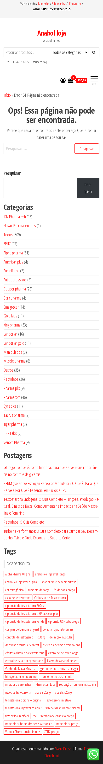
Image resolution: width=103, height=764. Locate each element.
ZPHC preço (51, 731)
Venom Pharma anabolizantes (22, 731)
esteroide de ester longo (63, 652)
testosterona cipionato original (23, 700)
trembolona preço (67, 723)
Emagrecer (75, 3)
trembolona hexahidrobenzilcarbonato (28, 723)
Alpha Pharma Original (18, 574)
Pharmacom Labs (45, 684)
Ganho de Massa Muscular (20, 668)
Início (7, 95)
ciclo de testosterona (17, 597)
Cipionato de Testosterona (50, 597)
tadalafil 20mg (43, 692)
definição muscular (60, 637)
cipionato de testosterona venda (24, 621)
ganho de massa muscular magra (59, 668)
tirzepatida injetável (17, 715)
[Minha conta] (63, 80)
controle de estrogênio (19, 637)
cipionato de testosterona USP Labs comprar (31, 613)
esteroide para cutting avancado (24, 660)
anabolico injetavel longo (50, 574)
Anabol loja (51, 32)
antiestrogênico (14, 589)
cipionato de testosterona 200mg (24, 605)
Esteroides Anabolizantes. (62, 660)
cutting (41, 637)
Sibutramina (59, 3)
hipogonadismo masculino (21, 676)
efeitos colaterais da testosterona (24, 652)
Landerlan (44, 3)
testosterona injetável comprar (23, 708)
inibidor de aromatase (18, 684)
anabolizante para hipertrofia (59, 582)
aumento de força (38, 589)
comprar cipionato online (58, 629)
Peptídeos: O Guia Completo (24, 522)
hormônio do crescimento (56, 676)
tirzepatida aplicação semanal (63, 708)
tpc (34, 715)
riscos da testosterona (18, 692)
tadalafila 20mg (63, 692)
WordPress (63, 749)
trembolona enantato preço (57, 715)
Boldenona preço (64, 589)
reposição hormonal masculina (77, 684)
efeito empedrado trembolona (61, 645)
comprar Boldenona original (22, 629)
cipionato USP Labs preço (63, 621)
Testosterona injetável (59, 700)
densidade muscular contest (22, 645)
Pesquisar (12, 173)
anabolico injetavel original (21, 582)
